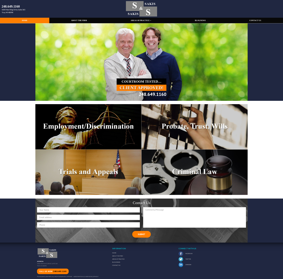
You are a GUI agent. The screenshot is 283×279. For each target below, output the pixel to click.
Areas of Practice (140, 20)
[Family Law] (88, 126)
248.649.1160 (11, 6)
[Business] (195, 172)
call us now (52, 271)
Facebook (189, 253)
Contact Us (255, 20)
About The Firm (117, 256)
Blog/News (200, 20)
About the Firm (79, 20)
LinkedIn (188, 264)
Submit (141, 234)
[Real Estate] (88, 172)
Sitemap (69, 276)
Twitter (188, 259)
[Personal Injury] (195, 126)
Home (24, 20)
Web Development (91, 276)
